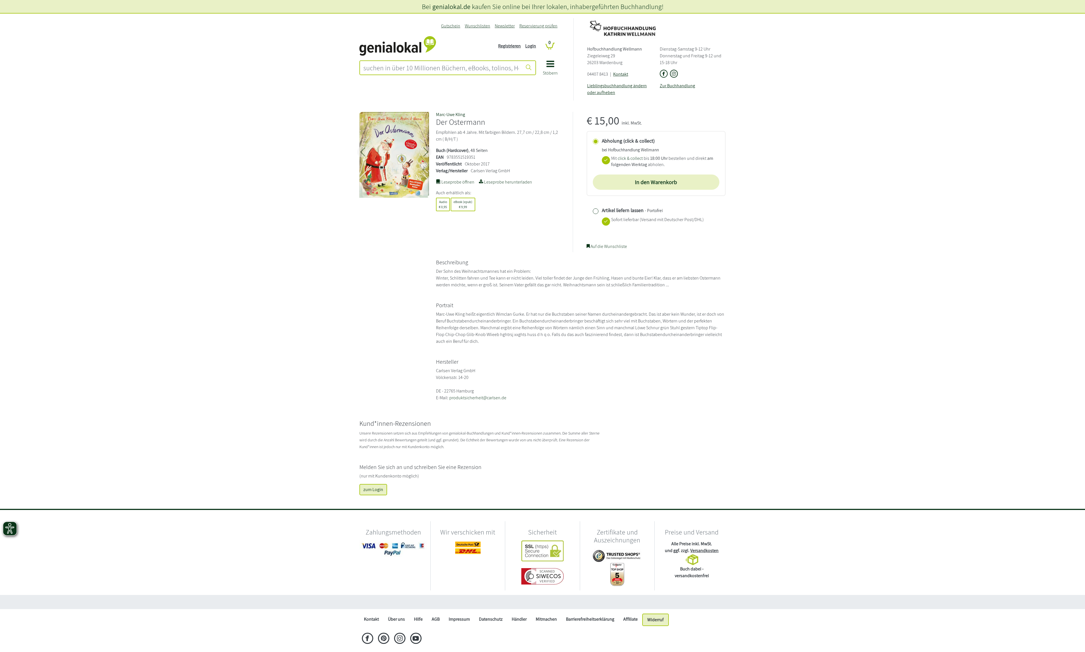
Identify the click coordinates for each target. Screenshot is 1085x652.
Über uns (396, 619)
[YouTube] (416, 639)
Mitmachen (546, 619)
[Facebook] (367, 639)
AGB (436, 619)
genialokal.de (451, 6)
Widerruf (655, 620)
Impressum (459, 619)
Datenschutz (491, 619)
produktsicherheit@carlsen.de (477, 398)
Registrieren (509, 46)
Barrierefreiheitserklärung (590, 619)
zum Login (373, 489)
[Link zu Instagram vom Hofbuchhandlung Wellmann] (674, 74)
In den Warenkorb (656, 182)
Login (530, 46)
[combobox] (441, 68)
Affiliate (630, 619)
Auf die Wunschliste (608, 246)
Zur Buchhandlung (677, 86)
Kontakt (620, 74)
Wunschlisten (477, 26)
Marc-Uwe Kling (450, 114)
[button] (550, 70)
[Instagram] (400, 639)
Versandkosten (704, 550)
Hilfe (418, 619)
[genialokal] (397, 46)
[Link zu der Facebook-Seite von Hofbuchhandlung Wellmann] (664, 74)
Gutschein (450, 26)
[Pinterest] (384, 639)
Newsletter (505, 26)
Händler (519, 619)
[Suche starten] (528, 68)
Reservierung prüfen (538, 26)
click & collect (630, 158)
